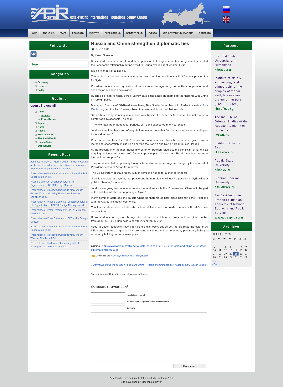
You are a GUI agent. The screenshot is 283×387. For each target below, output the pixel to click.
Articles (45, 115)
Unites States (45, 142)
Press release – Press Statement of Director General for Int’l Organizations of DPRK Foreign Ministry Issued (59, 203)
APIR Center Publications (177, 33)
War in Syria (44, 145)
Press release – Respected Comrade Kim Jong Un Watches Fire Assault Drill (56, 236)
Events (152, 33)
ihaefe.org (224, 109)
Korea (41, 127)
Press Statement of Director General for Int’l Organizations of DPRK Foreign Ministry (52, 183)
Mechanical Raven (152, 382)
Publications (113, 33)
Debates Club (134, 33)
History (42, 86)
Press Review (48, 119)
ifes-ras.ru (225, 152)
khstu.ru (222, 169)
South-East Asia (46, 134)
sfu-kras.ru (225, 187)
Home (34, 33)
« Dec (215, 264)
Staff (63, 33)
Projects (78, 33)
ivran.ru (222, 135)
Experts (94, 33)
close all (50, 105)
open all (36, 105)
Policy (41, 90)
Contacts (205, 33)
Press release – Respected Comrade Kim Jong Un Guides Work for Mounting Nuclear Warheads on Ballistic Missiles (56, 193)
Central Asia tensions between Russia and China (118, 264)
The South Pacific (47, 138)
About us (48, 33)
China (41, 111)
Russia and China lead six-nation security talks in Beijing (176, 264)
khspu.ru (223, 69)
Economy (43, 82)
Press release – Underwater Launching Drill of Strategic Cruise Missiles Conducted (54, 244)
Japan (41, 123)
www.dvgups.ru (229, 217)
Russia (41, 130)
